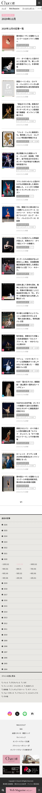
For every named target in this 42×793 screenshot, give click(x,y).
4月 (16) (33, 573)
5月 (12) (19, 573)
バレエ (6, 682)
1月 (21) (33, 578)
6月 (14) (5, 573)
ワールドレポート (28, 8)
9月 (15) (5, 569)
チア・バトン (32, 689)
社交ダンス (30, 686)
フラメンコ (21, 693)
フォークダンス (9, 693)
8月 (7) (19, 569)
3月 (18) (5, 578)
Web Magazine (14, 8)
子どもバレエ (15, 682)
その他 (6, 696)
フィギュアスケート (18, 689)
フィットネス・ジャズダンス (13, 686)
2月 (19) (19, 578)
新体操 (6, 689)
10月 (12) (34, 564)
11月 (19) (20, 564)
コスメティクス (33, 693)
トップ (4, 8)
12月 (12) (6, 564)
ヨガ (24, 682)
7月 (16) (33, 569)
